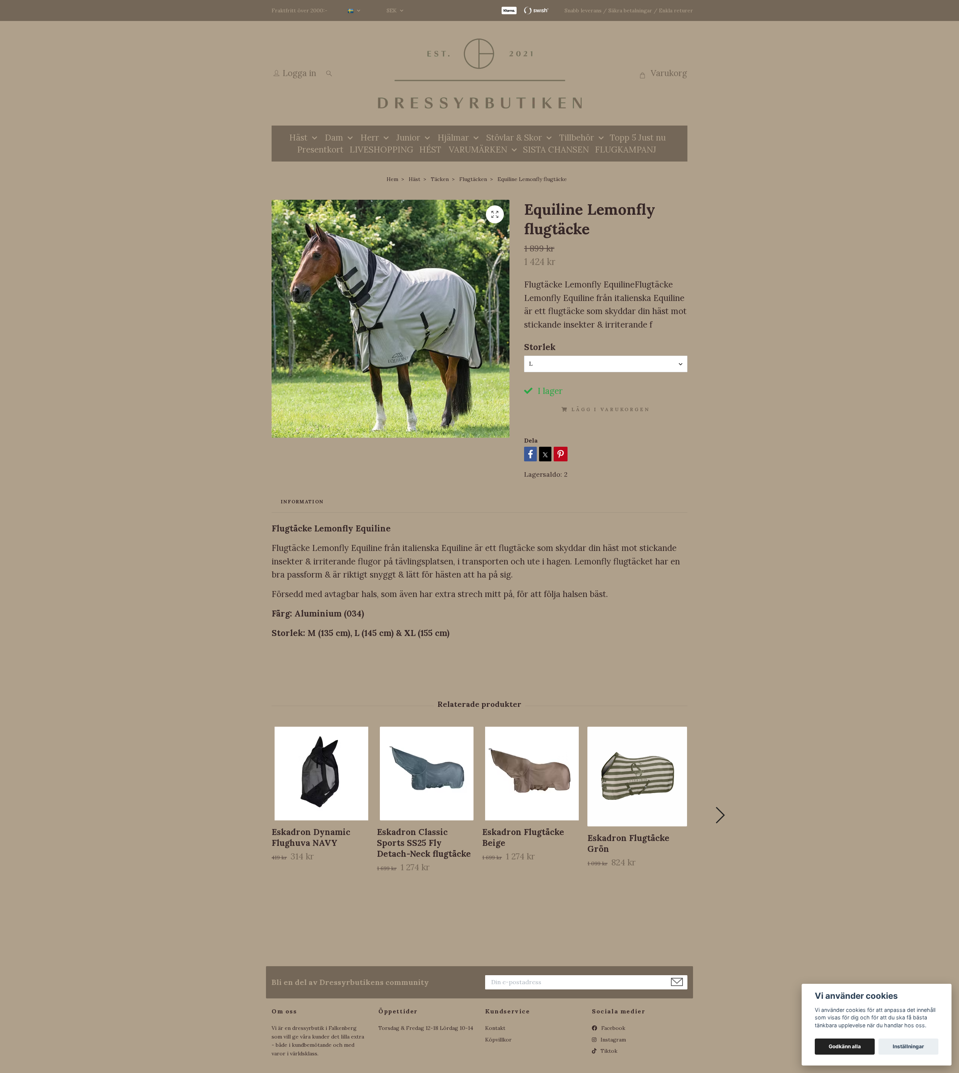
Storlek (540, 346)
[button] (720, 815)
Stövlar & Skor (514, 137)
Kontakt (495, 1028)
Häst (298, 137)
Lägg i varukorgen (610, 409)
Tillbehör (576, 137)
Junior (408, 137)
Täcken (440, 179)
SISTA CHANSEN (556, 149)
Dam (334, 137)
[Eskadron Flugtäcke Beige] (532, 773)
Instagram (612, 1039)
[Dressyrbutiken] (479, 73)
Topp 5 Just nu (638, 137)
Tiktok (608, 1051)
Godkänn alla (845, 1046)
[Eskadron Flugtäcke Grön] (637, 776)
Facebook (612, 1028)
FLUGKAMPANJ (625, 149)
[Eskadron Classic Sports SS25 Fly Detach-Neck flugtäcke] (427, 773)
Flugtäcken (473, 179)
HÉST (430, 149)
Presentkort (320, 149)
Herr (369, 137)
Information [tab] (302, 501)
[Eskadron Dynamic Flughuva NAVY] (321, 773)
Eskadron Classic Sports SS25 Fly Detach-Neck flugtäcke (424, 842)
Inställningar (908, 1046)
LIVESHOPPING (381, 149)
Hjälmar (453, 137)
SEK (392, 10)
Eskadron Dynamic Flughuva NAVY (311, 837)
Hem (392, 179)
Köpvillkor (498, 1039)
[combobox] (605, 364)
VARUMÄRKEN (478, 149)
